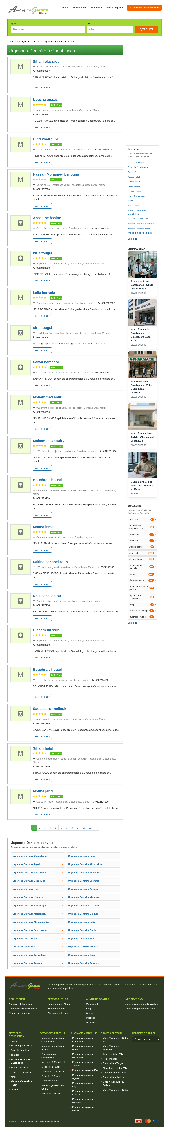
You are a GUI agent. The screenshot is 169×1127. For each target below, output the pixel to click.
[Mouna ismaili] (20, 532)
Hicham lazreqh (46, 630)
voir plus (132, 239)
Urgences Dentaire (30, 41)
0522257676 (43, 189)
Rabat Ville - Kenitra (113, 1077)
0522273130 (43, 498)
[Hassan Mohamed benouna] (20, 179)
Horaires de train (56, 1008)
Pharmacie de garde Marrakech (83, 1056)
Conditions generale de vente (140, 1008)
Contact (90, 1013)
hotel (13, 1076)
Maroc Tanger (133, 206)
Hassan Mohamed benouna (56, 174)
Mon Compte (113, 7)
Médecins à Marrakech (53, 1062)
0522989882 (43, 114)
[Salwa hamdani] (20, 367)
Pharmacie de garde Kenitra (83, 1093)
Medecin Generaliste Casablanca (137, 212)
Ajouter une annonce (20, 1013)
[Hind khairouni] (20, 144)
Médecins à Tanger (51, 1066)
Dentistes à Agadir (50, 1076)
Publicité (90, 1017)
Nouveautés (80, 7)
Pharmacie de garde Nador (83, 1109)
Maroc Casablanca (136, 196)
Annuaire (13, 41)
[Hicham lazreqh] (20, 635)
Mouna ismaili (44, 527)
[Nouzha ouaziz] (20, 104)
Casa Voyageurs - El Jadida (113, 1083)
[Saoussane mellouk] (20, 713)
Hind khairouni (45, 139)
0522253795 (43, 723)
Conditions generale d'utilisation (141, 1004)
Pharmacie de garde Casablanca (83, 1040)
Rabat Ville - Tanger (113, 1063)
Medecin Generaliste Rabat (139, 228)
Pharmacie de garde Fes (85, 1070)
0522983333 (107, 567)
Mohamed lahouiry (48, 441)
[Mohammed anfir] (20, 402)
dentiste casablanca (21, 1072)
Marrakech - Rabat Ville (115, 1068)
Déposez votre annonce (145, 7)
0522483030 (43, 268)
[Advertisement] (143, 94)
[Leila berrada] (20, 297)
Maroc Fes (132, 201)
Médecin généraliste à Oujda (53, 1087)
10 (83, 827)
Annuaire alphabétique (21, 1004)
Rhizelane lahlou (47, 596)
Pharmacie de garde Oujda (83, 1085)
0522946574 (105, 149)
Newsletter (91, 1022)
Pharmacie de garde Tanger (83, 1064)
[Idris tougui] (20, 258)
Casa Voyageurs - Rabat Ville (116, 1040)
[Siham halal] (20, 753)
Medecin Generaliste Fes (138, 219)
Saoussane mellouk (49, 709)
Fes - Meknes (110, 1058)
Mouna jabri (43, 791)
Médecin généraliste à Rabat (53, 1048)
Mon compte (92, 1004)
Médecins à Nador (51, 1093)
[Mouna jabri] (20, 796)
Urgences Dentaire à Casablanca (60, 41)
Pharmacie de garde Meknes (83, 1101)
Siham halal (43, 748)
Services (96, 7)
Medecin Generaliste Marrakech (141, 224)
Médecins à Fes (49, 1080)
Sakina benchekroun (50, 562)
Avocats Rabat (134, 177)
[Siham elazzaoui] (20, 66)
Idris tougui (42, 253)
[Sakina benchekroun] (20, 567)
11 (90, 827)
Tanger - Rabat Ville (113, 1054)
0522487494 (43, 605)
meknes (15, 1089)
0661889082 (43, 337)
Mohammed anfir (47, 397)
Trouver (148, 29)
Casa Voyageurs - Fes (114, 1072)
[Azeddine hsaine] (20, 223)
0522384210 (43, 412)
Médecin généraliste (140, 232)
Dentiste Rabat (134, 186)
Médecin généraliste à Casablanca (53, 1040)
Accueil (65, 7)
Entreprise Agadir (135, 191)
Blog (88, 1008)
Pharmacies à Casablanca (48, 1056)
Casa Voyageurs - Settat (115, 1090)
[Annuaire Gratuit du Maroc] (33, 10)
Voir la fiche (42, 87)
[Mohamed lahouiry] (20, 446)
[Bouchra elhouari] (20, 485)
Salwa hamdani (46, 362)
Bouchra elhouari (47, 480)
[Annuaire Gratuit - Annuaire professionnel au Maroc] (27, 985)
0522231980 (110, 451)
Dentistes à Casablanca (53, 1071)
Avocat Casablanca (136, 162)
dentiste (15, 1054)
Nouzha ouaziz (45, 100)
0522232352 (108, 303)
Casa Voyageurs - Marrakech (112, 1048)
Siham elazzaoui (47, 61)
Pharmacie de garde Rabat (83, 1048)
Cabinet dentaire (134, 182)
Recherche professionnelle (23, 1008)
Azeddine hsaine (47, 218)
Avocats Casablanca (138, 167)
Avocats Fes (133, 172)
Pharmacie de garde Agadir (83, 1077)
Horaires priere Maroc (59, 1004)
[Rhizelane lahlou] (20, 601)
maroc (14, 1041)
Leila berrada (44, 293)
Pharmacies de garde (59, 1013)
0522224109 (102, 228)
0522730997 (43, 71)
